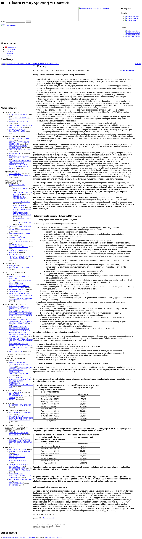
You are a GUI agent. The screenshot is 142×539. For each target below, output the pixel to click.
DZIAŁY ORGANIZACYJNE (19, 138)
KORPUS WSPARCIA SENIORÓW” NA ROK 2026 (19, 363)
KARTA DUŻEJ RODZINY (23, 218)
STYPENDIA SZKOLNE (22, 222)
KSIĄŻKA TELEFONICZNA (19, 122)
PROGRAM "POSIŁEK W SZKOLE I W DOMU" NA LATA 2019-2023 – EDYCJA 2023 (20, 345)
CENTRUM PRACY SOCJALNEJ (21, 149)
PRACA (12, 265)
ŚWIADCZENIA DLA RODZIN (20, 226)
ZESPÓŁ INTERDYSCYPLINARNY (18, 156)
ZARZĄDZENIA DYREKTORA (20, 299)
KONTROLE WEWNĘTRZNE (20, 405)
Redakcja (10, 53)
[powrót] (8, 64)
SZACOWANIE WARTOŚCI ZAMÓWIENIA (19, 465)
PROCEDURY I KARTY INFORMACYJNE (27, 64)
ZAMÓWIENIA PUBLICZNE (19, 267)
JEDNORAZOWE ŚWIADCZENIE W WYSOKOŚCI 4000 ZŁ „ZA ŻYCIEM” (21, 256)
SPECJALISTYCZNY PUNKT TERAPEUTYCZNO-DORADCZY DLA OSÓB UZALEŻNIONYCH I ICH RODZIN (20, 164)
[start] (3, 64)
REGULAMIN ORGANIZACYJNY (16, 395)
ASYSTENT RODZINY (21, 202)
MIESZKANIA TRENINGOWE (19, 197)
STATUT (12, 400)
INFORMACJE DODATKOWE (20, 176)
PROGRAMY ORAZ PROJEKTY (21, 451)
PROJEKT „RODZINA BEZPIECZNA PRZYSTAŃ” (19, 307)
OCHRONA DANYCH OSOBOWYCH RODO (17, 130)
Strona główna (11, 47)
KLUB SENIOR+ (15, 153)
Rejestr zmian (11, 49)
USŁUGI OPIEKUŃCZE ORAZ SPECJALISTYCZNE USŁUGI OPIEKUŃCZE (22, 212)
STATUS (12, 398)
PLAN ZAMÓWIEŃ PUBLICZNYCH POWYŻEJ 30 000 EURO (20, 475)
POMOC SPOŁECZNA (50, 64)
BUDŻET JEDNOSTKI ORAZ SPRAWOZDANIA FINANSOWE (21, 294)
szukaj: (3, 21)
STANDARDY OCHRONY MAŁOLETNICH (18, 434)
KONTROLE (13, 485)
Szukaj (9, 55)
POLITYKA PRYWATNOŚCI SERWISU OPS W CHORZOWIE (21, 441)
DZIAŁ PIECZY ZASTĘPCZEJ (20, 230)
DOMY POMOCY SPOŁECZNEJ (19, 206)
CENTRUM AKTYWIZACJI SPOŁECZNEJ (19, 143)
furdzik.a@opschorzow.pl (53, 537)
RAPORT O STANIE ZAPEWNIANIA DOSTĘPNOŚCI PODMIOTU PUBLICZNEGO (21, 418)
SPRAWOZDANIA (16, 291)
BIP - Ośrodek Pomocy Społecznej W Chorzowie (18, 537)
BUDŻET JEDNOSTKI (17, 468)
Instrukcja (10, 51)
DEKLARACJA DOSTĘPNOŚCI (20, 412)
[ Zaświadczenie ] (48, 518)
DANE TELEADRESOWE (18, 118)
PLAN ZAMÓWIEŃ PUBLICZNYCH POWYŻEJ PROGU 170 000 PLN (19, 286)
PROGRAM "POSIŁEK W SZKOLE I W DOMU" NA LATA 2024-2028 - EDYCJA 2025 (20, 321)
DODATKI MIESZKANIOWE (19, 234)
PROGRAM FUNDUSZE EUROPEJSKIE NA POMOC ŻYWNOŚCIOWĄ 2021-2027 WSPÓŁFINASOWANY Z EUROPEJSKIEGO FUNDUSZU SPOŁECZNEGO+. (20, 331)
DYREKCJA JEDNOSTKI (18, 114)
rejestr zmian (36, 528)
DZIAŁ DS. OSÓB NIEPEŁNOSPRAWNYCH (18, 246)
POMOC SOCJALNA (20, 188)
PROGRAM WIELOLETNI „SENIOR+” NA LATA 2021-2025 (21, 339)
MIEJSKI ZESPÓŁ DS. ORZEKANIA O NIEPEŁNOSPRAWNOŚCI (18, 239)
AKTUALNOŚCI (15, 174)
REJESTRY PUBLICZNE (18, 289)
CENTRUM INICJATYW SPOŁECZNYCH (18, 147)
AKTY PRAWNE (15, 392)
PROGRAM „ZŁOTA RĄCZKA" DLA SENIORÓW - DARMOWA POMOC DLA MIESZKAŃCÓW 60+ (20, 314)
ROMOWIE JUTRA (16, 351)
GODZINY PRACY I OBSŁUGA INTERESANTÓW (20, 126)
